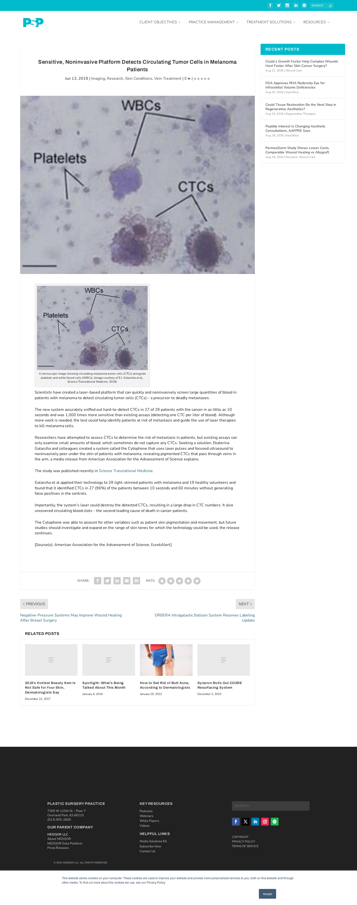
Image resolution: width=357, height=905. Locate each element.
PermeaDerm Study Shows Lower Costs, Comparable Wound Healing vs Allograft (297, 150)
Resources (314, 22)
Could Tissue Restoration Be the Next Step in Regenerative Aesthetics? (300, 106)
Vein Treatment (167, 78)
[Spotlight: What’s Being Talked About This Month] (108, 660)
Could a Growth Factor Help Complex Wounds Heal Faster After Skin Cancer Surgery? (301, 63)
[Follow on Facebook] (236, 822)
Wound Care (294, 70)
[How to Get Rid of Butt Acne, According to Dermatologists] (166, 660)
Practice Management (212, 22)
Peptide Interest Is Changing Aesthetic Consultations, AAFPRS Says (295, 128)
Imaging (98, 78)
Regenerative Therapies (301, 114)
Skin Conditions (138, 78)
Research (115, 78)
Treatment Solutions (268, 22)
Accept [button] (267, 894)
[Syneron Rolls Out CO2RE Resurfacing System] (223, 660)
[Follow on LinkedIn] (255, 822)
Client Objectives (158, 22)
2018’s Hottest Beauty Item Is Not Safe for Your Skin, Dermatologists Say (50, 687)
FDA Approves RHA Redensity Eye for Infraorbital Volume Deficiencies (295, 85)
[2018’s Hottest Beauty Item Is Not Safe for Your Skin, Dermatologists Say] (51, 660)
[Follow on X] (245, 822)
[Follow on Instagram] (265, 822)
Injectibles (292, 92)
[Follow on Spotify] (275, 822)
